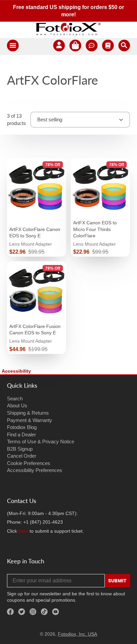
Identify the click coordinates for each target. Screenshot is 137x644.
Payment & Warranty (29, 420)
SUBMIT (117, 580)
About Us (17, 405)
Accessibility (16, 371)
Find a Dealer (21, 434)
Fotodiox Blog (22, 427)
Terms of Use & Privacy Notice (40, 441)
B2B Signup (20, 449)
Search (15, 398)
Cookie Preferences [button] (28, 463)
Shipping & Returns (28, 413)
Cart (75, 46)
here (23, 531)
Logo (68, 29)
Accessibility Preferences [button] (34, 470)
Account (59, 46)
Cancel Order (21, 456)
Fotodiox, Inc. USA (77, 634)
